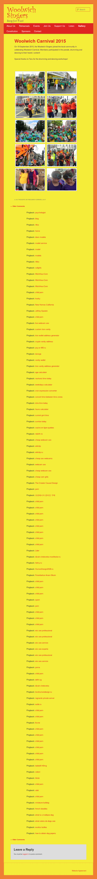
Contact (37, 31)
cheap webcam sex (43, 439)
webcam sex (40, 464)
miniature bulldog (42, 802)
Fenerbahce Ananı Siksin (45, 575)
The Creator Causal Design (46, 483)
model (37, 249)
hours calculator (41, 409)
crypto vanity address (44, 341)
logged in (26, 854)
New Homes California (44, 304)
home (37, 230)
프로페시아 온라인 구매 (45, 495)
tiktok (37, 778)
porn (37, 489)
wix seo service (41, 642)
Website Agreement (79, 870)
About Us (11, 25)
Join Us (47, 25)
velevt (37, 771)
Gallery (81, 25)
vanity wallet (40, 360)
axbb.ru (38, 704)
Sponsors (26, 31)
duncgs (38, 353)
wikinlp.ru (39, 452)
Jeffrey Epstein (41, 310)
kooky (37, 298)
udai (37, 790)
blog (37, 218)
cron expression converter (46, 390)
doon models (40, 237)
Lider (37, 550)
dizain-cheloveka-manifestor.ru (47, 556)
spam (37, 599)
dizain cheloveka (42, 685)
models (38, 255)
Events (36, 25)
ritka (37, 224)
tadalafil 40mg (41, 765)
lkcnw (37, 722)
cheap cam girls (41, 476)
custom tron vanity (43, 329)
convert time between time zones (49, 396)
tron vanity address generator (47, 366)
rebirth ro (39, 433)
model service (41, 243)
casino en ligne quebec (44, 427)
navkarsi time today (43, 378)
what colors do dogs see (45, 821)
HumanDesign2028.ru (44, 569)
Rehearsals (24, 25)
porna (37, 667)
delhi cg (38, 679)
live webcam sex (42, 323)
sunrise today (40, 421)
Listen (71, 25)
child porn (39, 292)
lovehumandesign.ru (43, 691)
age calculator (41, 372)
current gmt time (42, 415)
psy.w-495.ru (40, 347)
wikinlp (38, 446)
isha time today (41, 403)
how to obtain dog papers (45, 833)
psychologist (40, 212)
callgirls (38, 267)
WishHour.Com (41, 273)
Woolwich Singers (21, 12)
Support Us (59, 25)
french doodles (41, 808)
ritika (37, 261)
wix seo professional (43, 630)
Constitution (12, 31)
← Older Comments (18, 206)
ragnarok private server (44, 698)
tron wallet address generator (47, 335)
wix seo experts (41, 648)
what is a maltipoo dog (44, 814)
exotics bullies (41, 827)
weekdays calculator (43, 384)
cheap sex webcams (43, 458)
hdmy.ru (38, 562)
